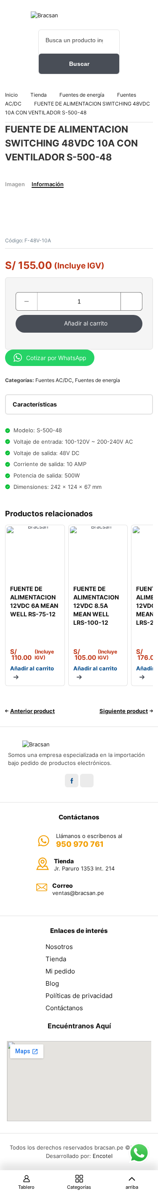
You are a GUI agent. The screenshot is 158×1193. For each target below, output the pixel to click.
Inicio (11, 95)
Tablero (26, 1187)
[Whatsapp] (87, 780)
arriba (132, 1187)
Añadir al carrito (85, 323)
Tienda (38, 95)
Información (48, 184)
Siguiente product (123, 711)
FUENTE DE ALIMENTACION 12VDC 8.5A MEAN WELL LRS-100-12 (96, 605)
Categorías (79, 1187)
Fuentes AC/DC (53, 380)
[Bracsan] (79, 15)
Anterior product (32, 711)
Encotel (102, 1155)
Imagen (15, 184)
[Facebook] (71, 780)
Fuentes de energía (81, 95)
